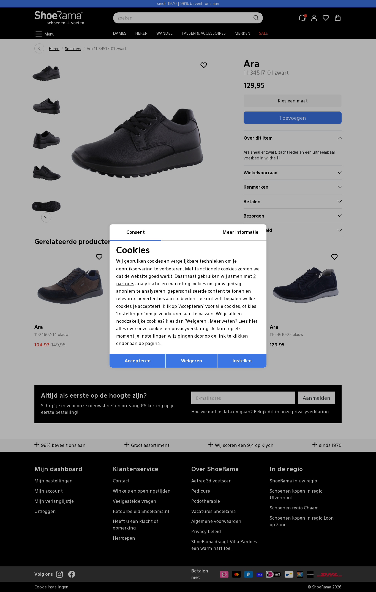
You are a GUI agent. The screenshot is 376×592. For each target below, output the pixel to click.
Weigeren (191, 360)
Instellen (242, 360)
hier (253, 321)
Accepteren (138, 360)
